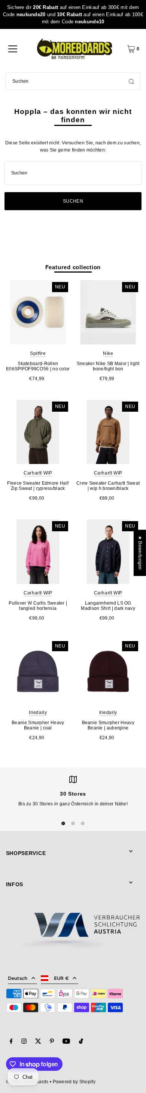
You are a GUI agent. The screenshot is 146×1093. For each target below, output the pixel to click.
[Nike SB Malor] (108, 312)
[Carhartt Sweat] (108, 432)
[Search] (131, 81)
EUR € (61, 978)
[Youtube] (66, 1042)
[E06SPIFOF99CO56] (38, 312)
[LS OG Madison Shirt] (108, 551)
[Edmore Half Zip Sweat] (38, 432)
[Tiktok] (81, 1042)
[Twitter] (38, 1042)
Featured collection (73, 267)
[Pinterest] (52, 1042)
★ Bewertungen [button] (140, 552)
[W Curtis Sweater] (38, 551)
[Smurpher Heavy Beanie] (38, 671)
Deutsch (18, 978)
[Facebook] (11, 1042)
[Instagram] (24, 1042)
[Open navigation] (12, 48)
